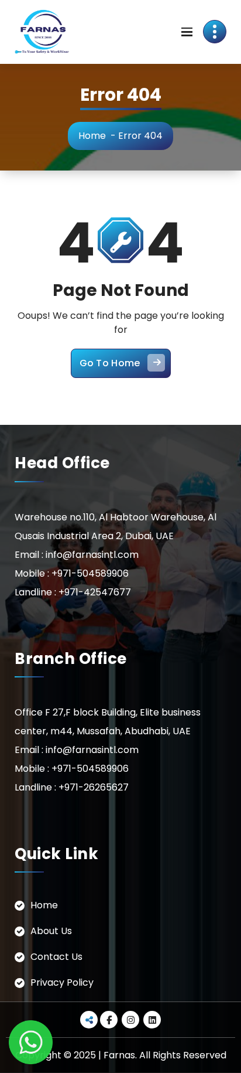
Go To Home (110, 363)
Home (92, 135)
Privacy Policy (62, 982)
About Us (51, 931)
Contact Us (56, 956)
